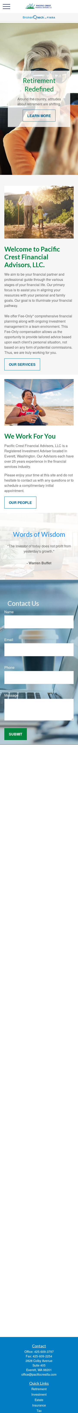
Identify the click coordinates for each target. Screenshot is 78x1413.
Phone (9, 667)
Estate (39, 1400)
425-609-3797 (44, 1351)
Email (8, 639)
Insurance (39, 1405)
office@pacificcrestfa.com (39, 1374)
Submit (15, 734)
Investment (39, 1394)
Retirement (39, 1389)
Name (9, 611)
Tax (39, 1410)
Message (11, 695)
